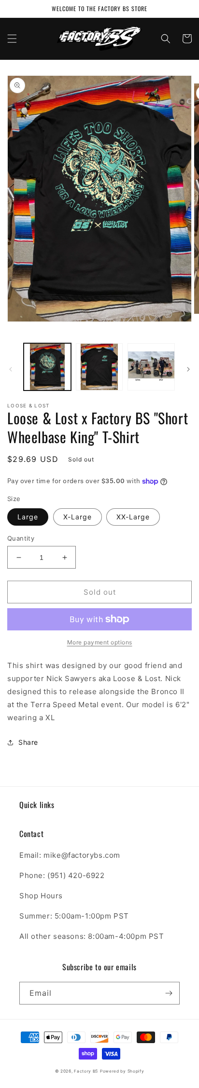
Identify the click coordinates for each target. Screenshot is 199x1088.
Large (27, 517)
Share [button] (28, 742)
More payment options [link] (99, 642)
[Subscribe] (168, 993)
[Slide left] (10, 369)
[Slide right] (188, 369)
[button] (12, 38)
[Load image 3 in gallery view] (151, 367)
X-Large (77, 517)
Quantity (20, 538)
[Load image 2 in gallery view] (99, 367)
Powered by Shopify (122, 1071)
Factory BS (86, 1071)
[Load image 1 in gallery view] (47, 367)
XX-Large (133, 517)
